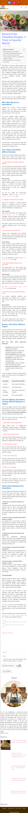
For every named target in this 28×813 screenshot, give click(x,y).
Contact (24, 808)
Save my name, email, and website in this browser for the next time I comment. (14, 660)
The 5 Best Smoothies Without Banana (13, 53)
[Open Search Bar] (21, 7)
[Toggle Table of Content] (23, 49)
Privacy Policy (11, 808)
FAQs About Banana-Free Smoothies (12, 60)
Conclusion (6, 61)
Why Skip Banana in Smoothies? (11, 51)
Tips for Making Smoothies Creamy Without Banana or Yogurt (14, 57)
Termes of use (18, 808)
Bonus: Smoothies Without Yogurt (11, 55)
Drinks (4, 620)
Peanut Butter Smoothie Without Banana (13, 615)
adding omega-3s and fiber (10, 214)
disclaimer (4, 808)
